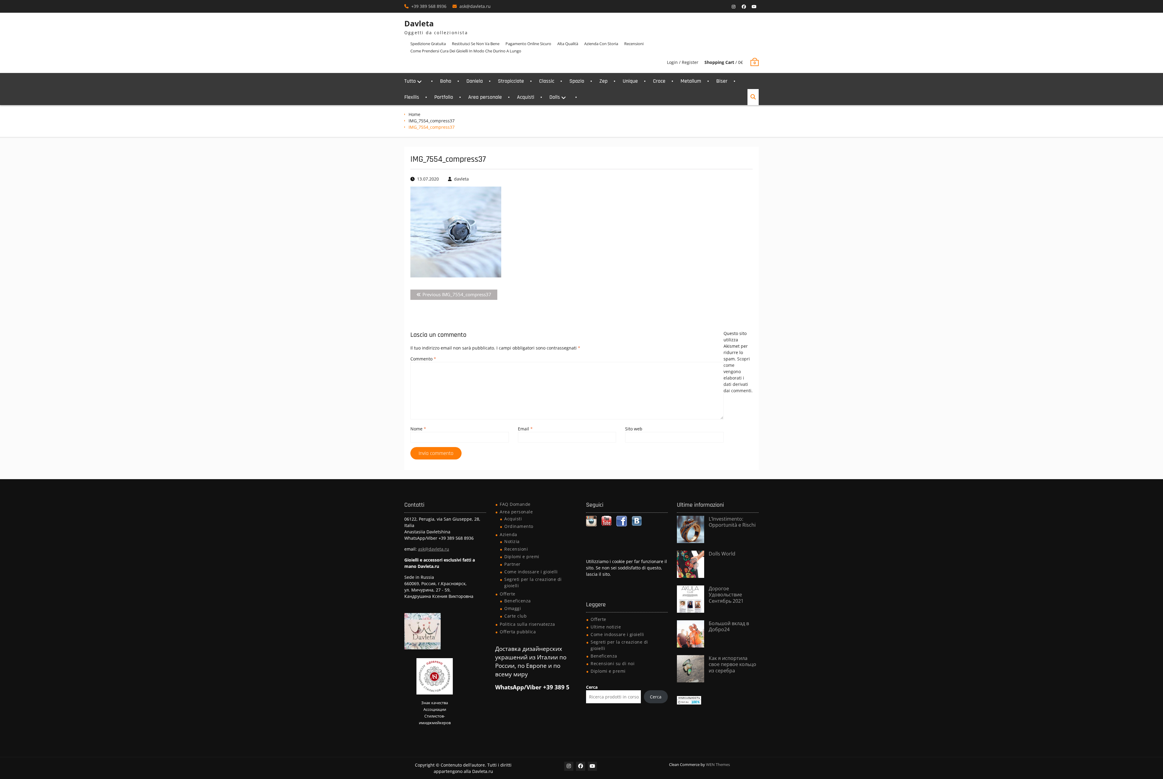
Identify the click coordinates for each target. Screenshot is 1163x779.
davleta (461, 179)
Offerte (507, 594)
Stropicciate (511, 81)
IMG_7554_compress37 (432, 121)
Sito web (633, 429)
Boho (445, 81)
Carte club (515, 616)
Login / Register (682, 62)
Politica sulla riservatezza (527, 624)
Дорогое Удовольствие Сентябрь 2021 (726, 595)
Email (525, 429)
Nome (418, 429)
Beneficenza (517, 601)
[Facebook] (743, 6)
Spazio (576, 81)
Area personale (485, 97)
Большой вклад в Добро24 (729, 626)
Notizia (512, 541)
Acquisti (525, 97)
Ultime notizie (606, 627)
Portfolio (443, 97)
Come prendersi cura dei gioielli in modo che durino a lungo (465, 51)
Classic (546, 81)
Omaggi (512, 608)
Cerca (592, 687)
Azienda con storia (601, 43)
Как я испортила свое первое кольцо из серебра (732, 664)
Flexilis (411, 97)
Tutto (410, 81)
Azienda (508, 534)
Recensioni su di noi (613, 663)
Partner (512, 564)
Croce (659, 81)
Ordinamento (518, 526)
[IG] (733, 6)
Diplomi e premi (521, 556)
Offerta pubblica (518, 632)
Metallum (691, 81)
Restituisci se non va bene (475, 43)
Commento (423, 359)
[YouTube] (754, 6)
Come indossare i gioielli (531, 572)
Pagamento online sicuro (528, 43)
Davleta (419, 23)
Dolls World (722, 553)
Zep (603, 81)
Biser (721, 81)
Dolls (554, 97)
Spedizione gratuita (428, 43)
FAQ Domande (515, 504)
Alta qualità (567, 43)
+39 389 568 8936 (428, 6)
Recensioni (634, 43)
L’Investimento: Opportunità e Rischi (732, 522)
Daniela (474, 81)
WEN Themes (718, 764)
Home (414, 114)
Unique (630, 81)
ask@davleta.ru (475, 6)
